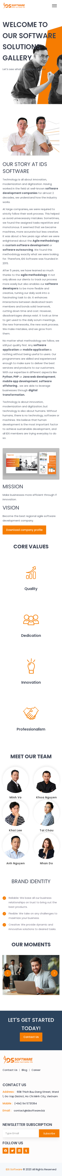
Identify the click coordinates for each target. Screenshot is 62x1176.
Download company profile (24, 530)
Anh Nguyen (15, 863)
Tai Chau (47, 830)
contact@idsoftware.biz (29, 1110)
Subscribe (49, 1133)
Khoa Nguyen (46, 797)
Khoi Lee (15, 830)
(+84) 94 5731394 (25, 1103)
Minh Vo (15, 797)
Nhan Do (46, 863)
